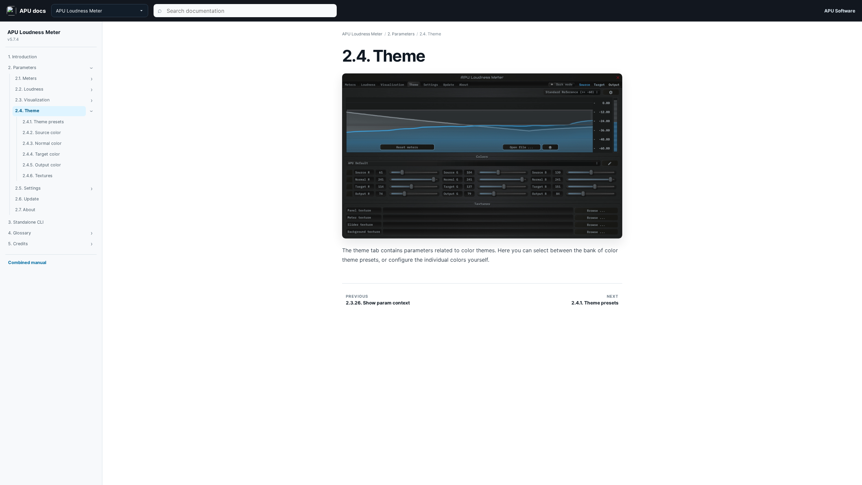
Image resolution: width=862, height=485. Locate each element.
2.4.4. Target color (41, 154)
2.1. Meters (26, 78)
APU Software (839, 10)
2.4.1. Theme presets (43, 121)
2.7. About (25, 209)
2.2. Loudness (29, 89)
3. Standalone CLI (25, 222)
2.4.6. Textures (38, 175)
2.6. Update (27, 198)
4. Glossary (19, 232)
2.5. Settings (28, 188)
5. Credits (18, 243)
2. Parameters (22, 67)
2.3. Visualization (32, 99)
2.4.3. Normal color (42, 143)
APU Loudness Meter (33, 32)
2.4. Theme (27, 110)
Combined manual (27, 262)
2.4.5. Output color (42, 164)
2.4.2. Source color (42, 132)
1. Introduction (22, 56)
